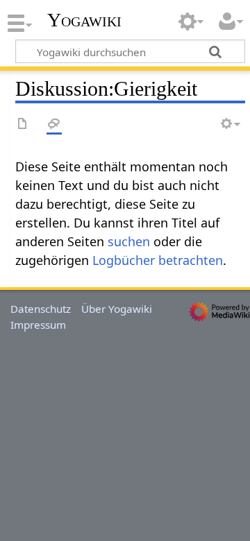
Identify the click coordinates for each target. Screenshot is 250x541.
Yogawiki (84, 20)
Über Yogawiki (116, 309)
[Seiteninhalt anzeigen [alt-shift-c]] (23, 124)
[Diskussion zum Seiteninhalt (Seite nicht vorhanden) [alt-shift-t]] (54, 124)
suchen (129, 241)
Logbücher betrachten (157, 260)
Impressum (38, 325)
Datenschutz (40, 309)
